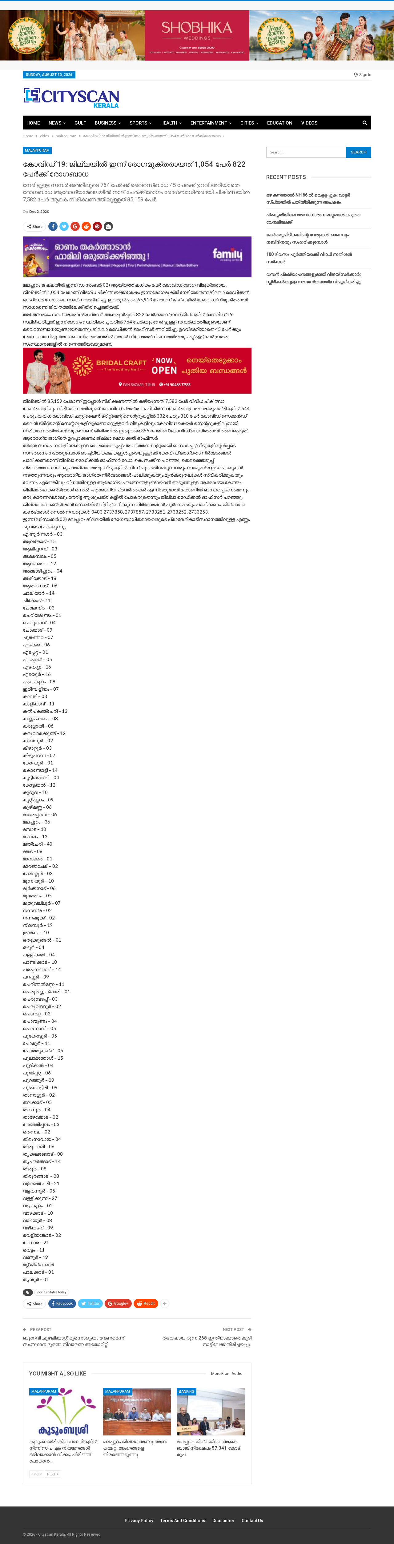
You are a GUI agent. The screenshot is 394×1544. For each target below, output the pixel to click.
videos (309, 123)
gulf (80, 123)
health (168, 123)
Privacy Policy (139, 1520)
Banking (186, 1391)
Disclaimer (223, 1520)
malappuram (37, 150)
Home (33, 123)
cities (247, 123)
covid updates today (51, 1292)
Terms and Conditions (182, 1520)
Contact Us (252, 1520)
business (105, 123)
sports (138, 123)
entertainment (209, 123)
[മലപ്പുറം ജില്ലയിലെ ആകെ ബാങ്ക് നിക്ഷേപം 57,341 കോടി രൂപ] (211, 1411)
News (55, 123)
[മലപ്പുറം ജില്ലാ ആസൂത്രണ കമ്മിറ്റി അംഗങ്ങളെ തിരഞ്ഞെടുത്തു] (137, 1411)
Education (279, 123)
